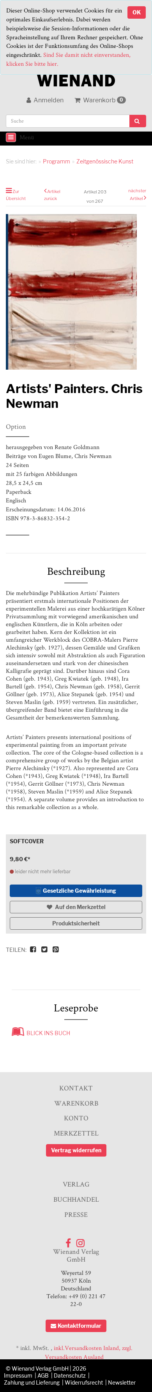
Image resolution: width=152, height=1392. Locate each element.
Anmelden (48, 100)
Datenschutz (70, 1375)
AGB (43, 1375)
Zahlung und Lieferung (32, 1382)
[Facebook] (68, 1241)
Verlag (76, 1184)
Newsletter (122, 1382)
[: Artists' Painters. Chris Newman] (76, 292)
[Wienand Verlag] (76, 79)
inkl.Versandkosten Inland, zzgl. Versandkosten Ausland (89, 1352)
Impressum (18, 1375)
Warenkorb (102, 100)
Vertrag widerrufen (76, 1150)
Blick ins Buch (47, 1033)
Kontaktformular (79, 1325)
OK (137, 12)
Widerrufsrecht (84, 1382)
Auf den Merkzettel (80, 907)
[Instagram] (80, 1241)
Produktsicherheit (76, 923)
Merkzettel (76, 1133)
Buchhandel (76, 1199)
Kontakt (76, 1087)
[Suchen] (137, 121)
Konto (76, 1117)
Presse (76, 1214)
